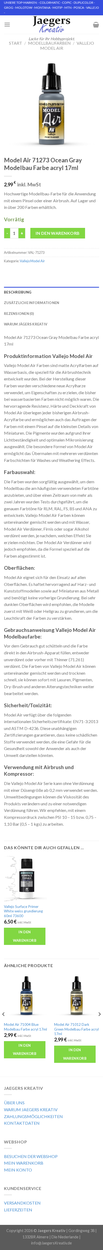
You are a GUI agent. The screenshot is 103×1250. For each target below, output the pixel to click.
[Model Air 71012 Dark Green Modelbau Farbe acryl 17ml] (76, 996)
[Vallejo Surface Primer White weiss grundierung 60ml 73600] (26, 878)
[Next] (99, 1024)
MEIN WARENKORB (23, 1162)
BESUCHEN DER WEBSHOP (31, 1156)
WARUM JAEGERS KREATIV (31, 1109)
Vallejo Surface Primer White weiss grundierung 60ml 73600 (23, 911)
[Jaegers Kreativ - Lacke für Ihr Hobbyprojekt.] (51, 24)
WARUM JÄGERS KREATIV (25, 324)
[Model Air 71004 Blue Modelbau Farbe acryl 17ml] (26, 996)
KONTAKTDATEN (22, 1122)
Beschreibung (17, 292)
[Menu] (7, 24)
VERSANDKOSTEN (22, 1202)
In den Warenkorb (58, 233)
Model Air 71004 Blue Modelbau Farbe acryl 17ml (25, 1026)
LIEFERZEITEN (18, 1209)
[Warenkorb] (96, 24)
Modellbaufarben (49, 42)
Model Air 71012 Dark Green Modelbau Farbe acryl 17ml (76, 1029)
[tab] (51, 292)
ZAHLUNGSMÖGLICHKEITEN (33, 1116)
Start (15, 42)
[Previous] (3, 1024)
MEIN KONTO (18, 1169)
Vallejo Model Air (32, 261)
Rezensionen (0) (19, 313)
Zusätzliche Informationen (31, 303)
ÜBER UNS (14, 1102)
